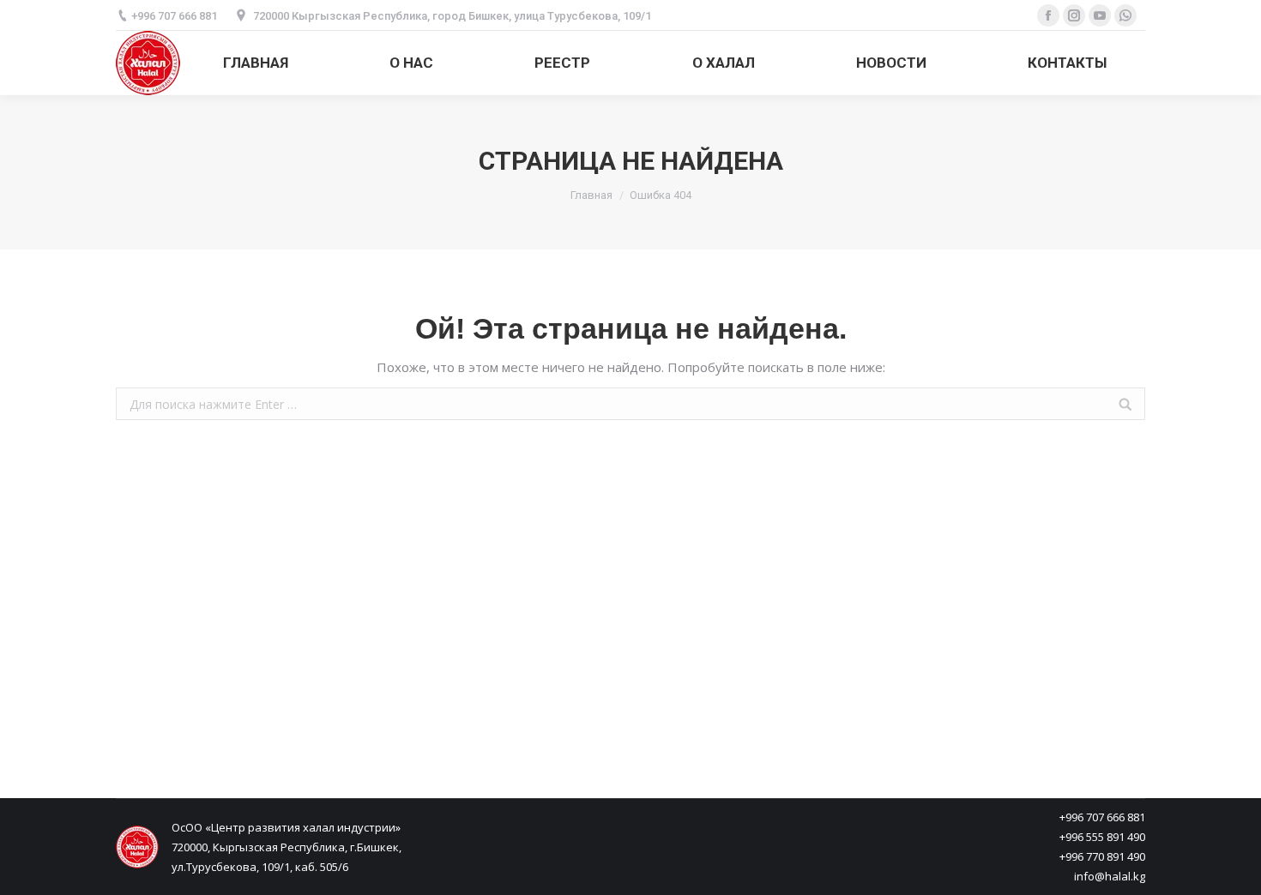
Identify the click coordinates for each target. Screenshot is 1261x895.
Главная (591, 195)
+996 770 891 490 (1102, 856)
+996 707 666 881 (1102, 817)
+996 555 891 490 (1102, 836)
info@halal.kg (1109, 876)
